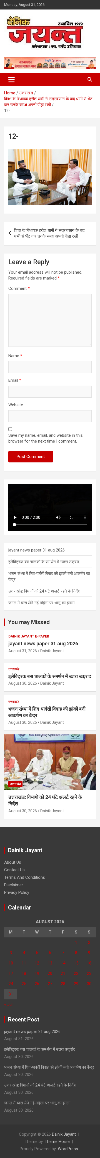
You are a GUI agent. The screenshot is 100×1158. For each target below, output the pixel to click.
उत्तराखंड (13, 669)
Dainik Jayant (52, 651)
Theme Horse (57, 1141)
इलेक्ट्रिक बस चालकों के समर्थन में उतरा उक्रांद (43, 561)
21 (63, 973)
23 (89, 973)
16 (89, 963)
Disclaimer (13, 884)
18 (24, 973)
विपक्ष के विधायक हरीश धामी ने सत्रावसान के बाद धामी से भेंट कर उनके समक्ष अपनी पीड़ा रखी (49, 233)
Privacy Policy (16, 892)
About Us (12, 862)
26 (37, 983)
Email (14, 380)
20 (50, 973)
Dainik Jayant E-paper (28, 636)
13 (50, 963)
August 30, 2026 (22, 683)
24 (11, 983)
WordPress (68, 1148)
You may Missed (29, 622)
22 (76, 973)
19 (37, 973)
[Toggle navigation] (11, 79)
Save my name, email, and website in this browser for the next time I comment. (45, 438)
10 (11, 963)
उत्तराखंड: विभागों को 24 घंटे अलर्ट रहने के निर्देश (44, 591)
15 (76, 963)
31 (11, 994)
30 (89, 983)
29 (76, 983)
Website (15, 404)
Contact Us (14, 869)
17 (11, 973)
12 (37, 963)
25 (24, 983)
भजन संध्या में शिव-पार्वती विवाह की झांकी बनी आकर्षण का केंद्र (49, 1067)
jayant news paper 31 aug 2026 (36, 550)
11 (24, 963)
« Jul (8, 1004)
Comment (19, 288)
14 (63, 963)
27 (50, 983)
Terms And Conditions (24, 877)
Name (15, 355)
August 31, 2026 (22, 651)
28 (63, 983)
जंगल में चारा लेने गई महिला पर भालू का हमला (41, 602)
